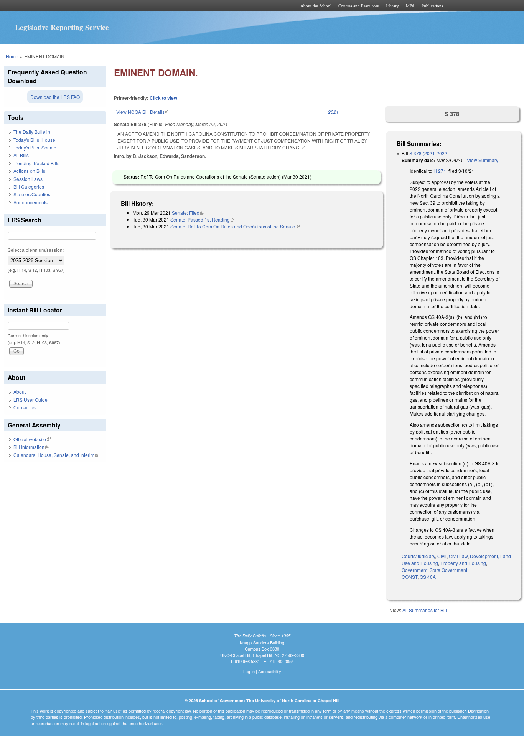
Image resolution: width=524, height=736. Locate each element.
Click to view (163, 97)
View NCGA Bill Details (142, 111)
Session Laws (28, 179)
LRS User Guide (30, 399)
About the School (315, 5)
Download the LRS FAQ (55, 97)
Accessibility (269, 671)
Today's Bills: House (34, 139)
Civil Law (458, 556)
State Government (448, 570)
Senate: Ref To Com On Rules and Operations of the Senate (235, 226)
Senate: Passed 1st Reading (202, 219)
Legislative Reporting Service (62, 27)
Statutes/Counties (31, 194)
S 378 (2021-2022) (429, 153)
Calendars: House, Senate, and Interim (56, 455)
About (19, 391)
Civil (442, 556)
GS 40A (428, 576)
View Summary (482, 160)
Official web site (32, 439)
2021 (333, 111)
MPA (410, 5)
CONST (409, 576)
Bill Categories (28, 186)
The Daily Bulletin (31, 131)
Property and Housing (463, 563)
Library (392, 5)
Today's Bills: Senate (34, 147)
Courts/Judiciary (418, 556)
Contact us (24, 407)
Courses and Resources (358, 5)
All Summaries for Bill (424, 610)
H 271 (439, 171)
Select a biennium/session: (36, 249)
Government (414, 570)
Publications (432, 5)
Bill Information (31, 447)
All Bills (21, 155)
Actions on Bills (29, 171)
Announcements (30, 202)
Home (12, 56)
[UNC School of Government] (160, 6)
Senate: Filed (188, 212)
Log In (249, 671)
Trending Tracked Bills (36, 163)
